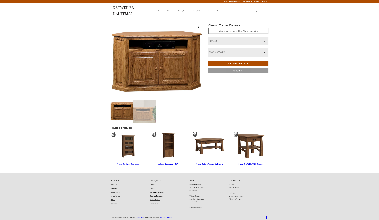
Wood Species (217, 52)
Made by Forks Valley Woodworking (238, 30)
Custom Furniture (234, 1)
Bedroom (159, 10)
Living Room (183, 10)
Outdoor (219, 10)
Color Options (246, 1)
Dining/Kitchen (197, 10)
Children (170, 10)
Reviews (256, 1)
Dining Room (115, 192)
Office (210, 10)
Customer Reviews (157, 192)
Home (152, 184)
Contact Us (264, 1)
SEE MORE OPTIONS (238, 63)
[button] (198, 27)
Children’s (114, 188)
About (225, 1)
